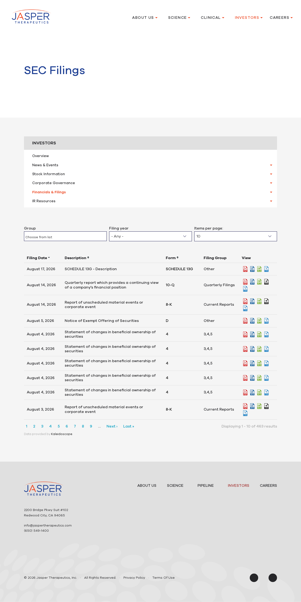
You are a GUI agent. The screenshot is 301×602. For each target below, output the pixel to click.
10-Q (170, 285)
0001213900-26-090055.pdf (245, 301)
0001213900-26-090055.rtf (252, 301)
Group (30, 228)
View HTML (266, 269)
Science (177, 17)
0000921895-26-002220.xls (259, 269)
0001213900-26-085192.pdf (245, 392)
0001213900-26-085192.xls (259, 392)
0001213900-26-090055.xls (259, 301)
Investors (247, 17)
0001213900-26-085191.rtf (252, 334)
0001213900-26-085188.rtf (252, 363)
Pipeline (206, 485)
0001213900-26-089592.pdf (245, 281)
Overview (40, 156)
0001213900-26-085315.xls (259, 320)
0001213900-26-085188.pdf (245, 363)
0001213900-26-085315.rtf (252, 320)
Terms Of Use (163, 577)
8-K (169, 304)
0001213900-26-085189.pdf (245, 377)
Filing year (119, 228)
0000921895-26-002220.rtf (252, 269)
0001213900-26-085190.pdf (245, 348)
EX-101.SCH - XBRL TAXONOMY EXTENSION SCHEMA (266, 281)
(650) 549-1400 (36, 530)
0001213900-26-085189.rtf (252, 377)
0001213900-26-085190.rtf (252, 348)
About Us (143, 17)
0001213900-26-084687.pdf (245, 406)
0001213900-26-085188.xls (259, 363)
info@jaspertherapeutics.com (48, 525)
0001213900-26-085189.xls (259, 377)
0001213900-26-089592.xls (259, 281)
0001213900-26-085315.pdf (245, 320)
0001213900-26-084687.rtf (252, 406)
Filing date (37, 258)
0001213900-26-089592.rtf (252, 281)
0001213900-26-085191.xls (259, 334)
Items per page (208, 228)
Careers (279, 17)
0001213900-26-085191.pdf (245, 334)
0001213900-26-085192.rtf (252, 392)
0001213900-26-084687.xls (259, 406)
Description (75, 258)
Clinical (211, 17)
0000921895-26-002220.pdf (245, 269)
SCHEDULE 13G (179, 269)
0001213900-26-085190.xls (259, 348)
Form (171, 258)
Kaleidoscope (61, 434)
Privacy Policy (134, 577)
